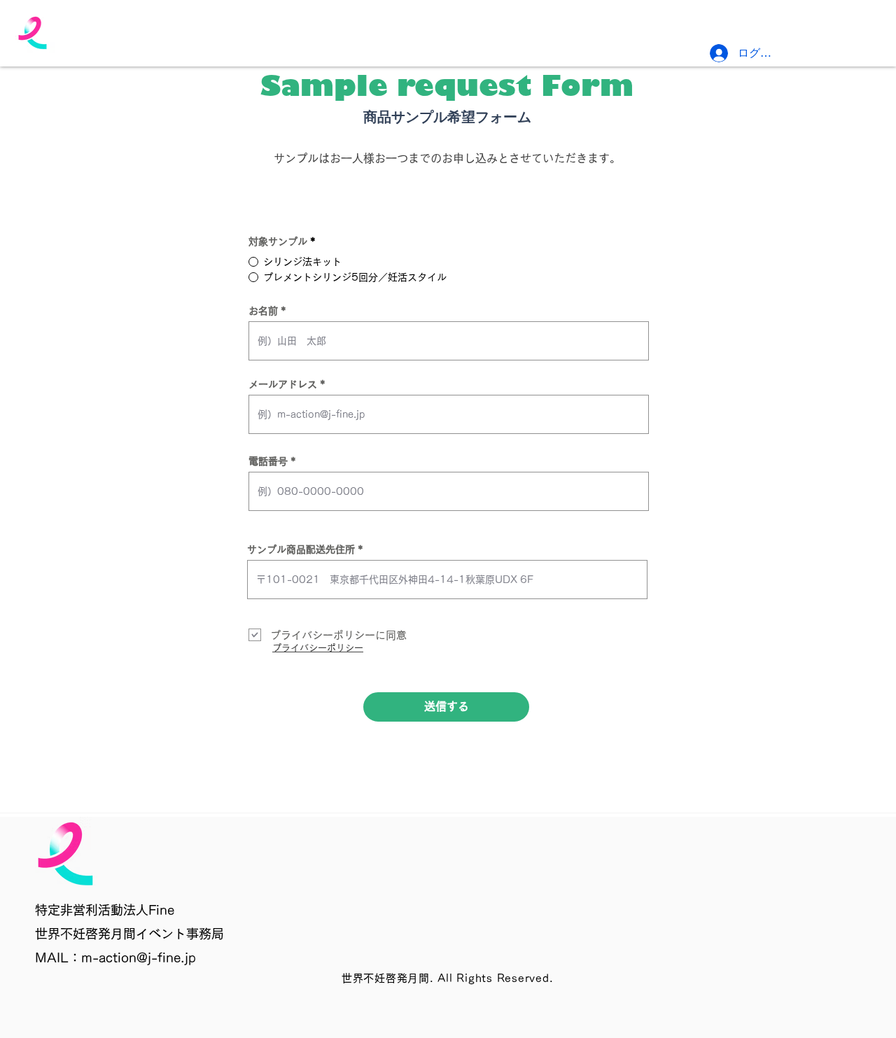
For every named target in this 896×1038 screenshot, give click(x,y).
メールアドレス (282, 384)
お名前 (263, 311)
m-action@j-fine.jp (138, 957)
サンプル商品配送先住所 (301, 549)
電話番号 (268, 461)
